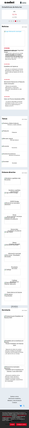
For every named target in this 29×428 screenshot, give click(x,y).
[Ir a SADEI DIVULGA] (14, 195)
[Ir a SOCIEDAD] (14, 161)
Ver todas (24, 27)
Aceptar (12, 424)
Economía (14, 147)
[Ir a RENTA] (14, 207)
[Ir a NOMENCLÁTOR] (14, 221)
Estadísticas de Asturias (12, 7)
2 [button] (11, 21)
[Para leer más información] (14, 327)
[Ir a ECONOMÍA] (14, 146)
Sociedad (14, 163)
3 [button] (13, 21)
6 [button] (19, 21)
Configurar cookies (21, 424)
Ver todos (24, 119)
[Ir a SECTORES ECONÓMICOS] (14, 154)
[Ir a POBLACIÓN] (14, 131)
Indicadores (14, 306)
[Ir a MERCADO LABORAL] (14, 138)
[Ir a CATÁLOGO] (14, 273)
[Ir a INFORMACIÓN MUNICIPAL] (14, 247)
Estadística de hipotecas (11, 66)
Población (14, 132)
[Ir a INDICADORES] (14, 298)
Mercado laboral (14, 140)
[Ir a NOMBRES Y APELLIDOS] (14, 182)
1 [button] (9, 21)
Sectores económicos (14, 155)
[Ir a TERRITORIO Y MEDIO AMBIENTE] (14, 123)
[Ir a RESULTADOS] (14, 259)
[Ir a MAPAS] (14, 235)
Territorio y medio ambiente (14, 124)
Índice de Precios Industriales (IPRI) (14, 99)
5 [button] (17, 21)
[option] (14, 14)
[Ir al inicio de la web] (9, 3)
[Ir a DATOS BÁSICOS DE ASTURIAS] (14, 285)
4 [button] (15, 21)
